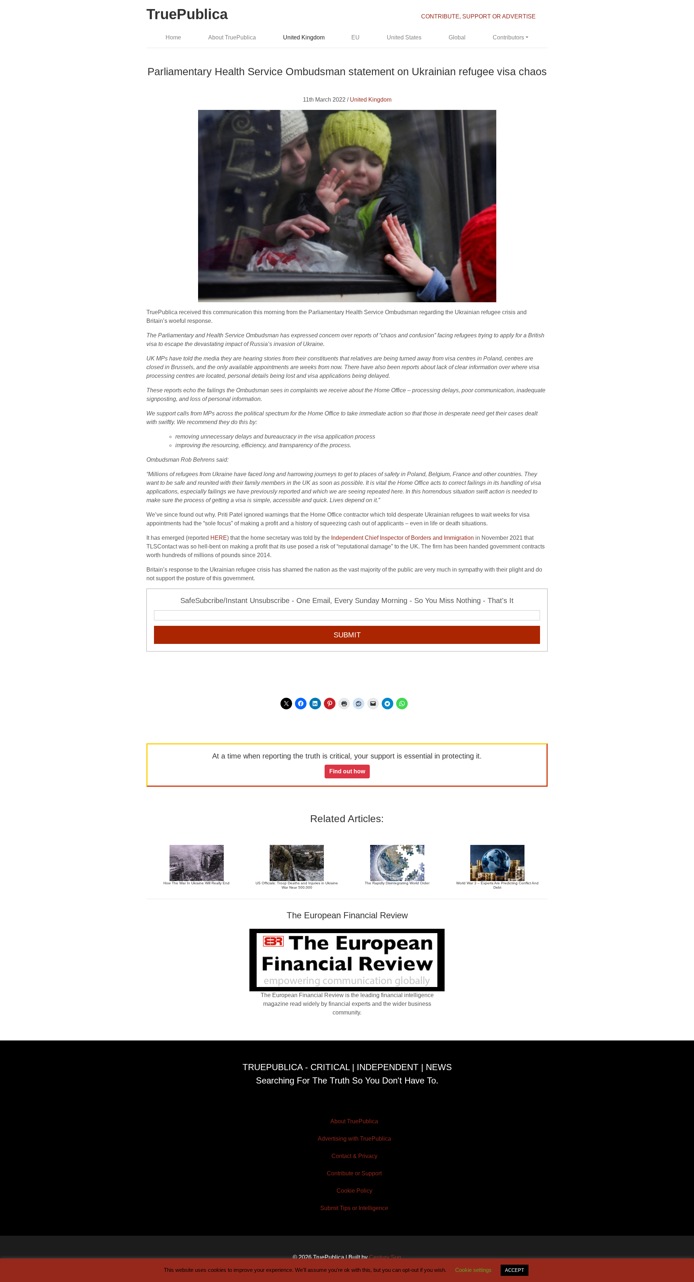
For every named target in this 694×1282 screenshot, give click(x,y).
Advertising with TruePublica (354, 1139)
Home (173, 37)
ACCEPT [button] (514, 1270)
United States (404, 37)
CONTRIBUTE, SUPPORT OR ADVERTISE (478, 16)
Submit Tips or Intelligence (354, 1208)
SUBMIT (347, 635)
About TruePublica (232, 37)
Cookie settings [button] (473, 1270)
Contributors (508, 37)
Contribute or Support (354, 1173)
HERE (218, 538)
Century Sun (385, 1257)
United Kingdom (304, 37)
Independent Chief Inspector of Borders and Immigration (402, 538)
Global (457, 37)
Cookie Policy (354, 1191)
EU (355, 37)
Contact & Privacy (354, 1156)
